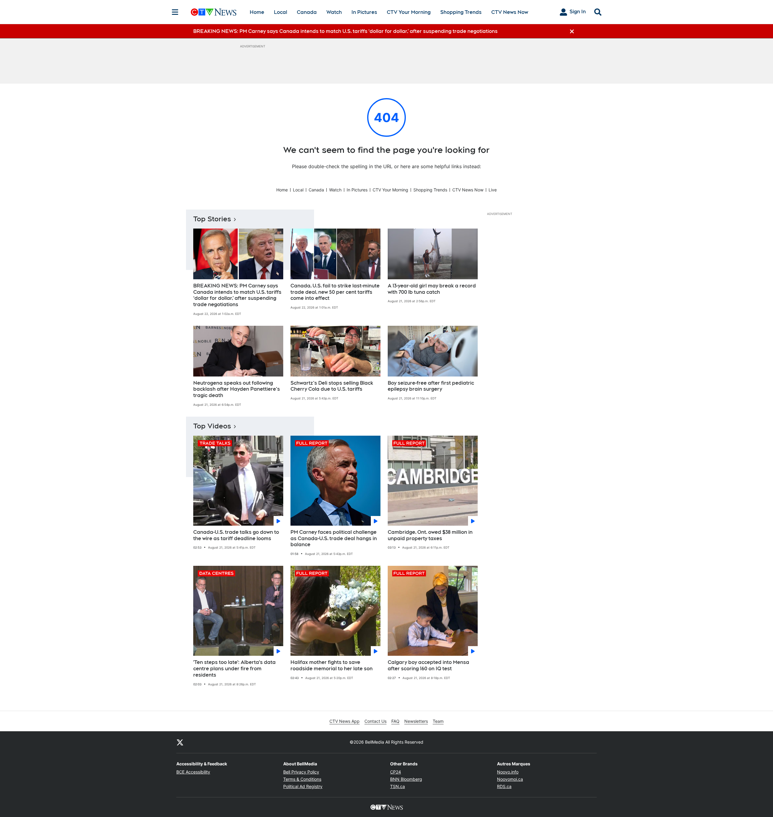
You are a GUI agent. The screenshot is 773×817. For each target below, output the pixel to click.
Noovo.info (507, 771)
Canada (307, 12)
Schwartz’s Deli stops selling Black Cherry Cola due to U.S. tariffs (331, 386)
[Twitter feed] (180, 742)
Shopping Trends (461, 12)
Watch (334, 12)
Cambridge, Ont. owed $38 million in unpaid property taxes (430, 535)
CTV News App (344, 721)
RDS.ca (504, 786)
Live (493, 189)
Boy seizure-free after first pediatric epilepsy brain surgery (431, 386)
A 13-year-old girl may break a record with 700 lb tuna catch (432, 289)
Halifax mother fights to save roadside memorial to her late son (331, 665)
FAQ (395, 721)
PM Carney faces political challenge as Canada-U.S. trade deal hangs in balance (333, 538)
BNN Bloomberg (406, 779)
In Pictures (364, 12)
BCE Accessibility (193, 771)
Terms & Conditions (302, 779)
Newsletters (416, 721)
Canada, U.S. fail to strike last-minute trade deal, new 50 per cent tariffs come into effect (335, 292)
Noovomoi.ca (510, 779)
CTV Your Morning (409, 12)
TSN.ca (397, 786)
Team (438, 721)
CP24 (395, 771)
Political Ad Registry (302, 786)
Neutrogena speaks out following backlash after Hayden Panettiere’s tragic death (236, 389)
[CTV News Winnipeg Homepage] (213, 12)
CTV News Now (509, 12)
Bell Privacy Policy (301, 771)
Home (257, 12)
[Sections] (175, 12)
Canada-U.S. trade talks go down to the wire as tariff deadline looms (236, 535)
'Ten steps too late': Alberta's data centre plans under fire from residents (234, 668)
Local (280, 12)
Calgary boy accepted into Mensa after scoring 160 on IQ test (428, 665)
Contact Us (375, 721)
